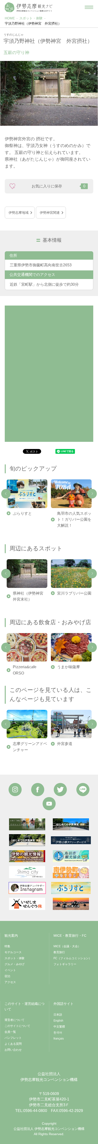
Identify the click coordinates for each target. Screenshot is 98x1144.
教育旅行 (59, 952)
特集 (7, 946)
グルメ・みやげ (14, 964)
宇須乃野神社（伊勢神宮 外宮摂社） (33, 23)
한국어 (58, 1032)
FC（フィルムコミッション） (73, 958)
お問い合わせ (13, 1049)
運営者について (14, 1020)
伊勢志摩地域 (19, 212)
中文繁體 (59, 1026)
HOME (10, 18)
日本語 (58, 1014)
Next (92, 493)
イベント (10, 970)
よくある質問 (13, 1043)
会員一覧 (10, 1032)
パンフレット (13, 1038)
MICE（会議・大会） (67, 946)
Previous (6, 493)
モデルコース (13, 952)
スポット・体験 (31, 18)
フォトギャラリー (65, 964)
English (58, 1020)
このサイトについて (17, 1026)
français (59, 1038)
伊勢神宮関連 (50, 212)
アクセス (10, 982)
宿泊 (7, 976)
